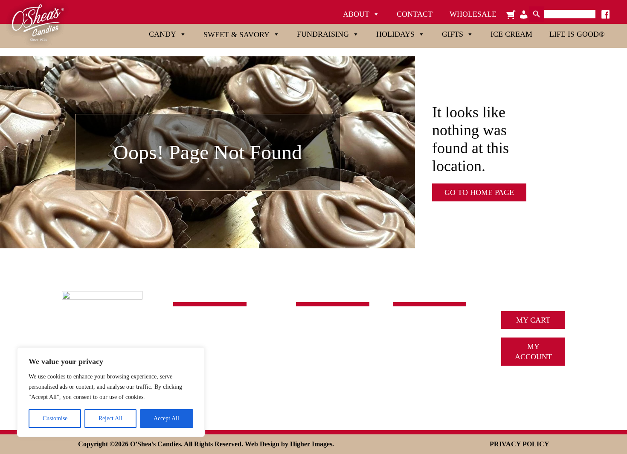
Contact (415, 14)
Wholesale (473, 14)
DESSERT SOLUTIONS (431, 363)
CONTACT (411, 376)
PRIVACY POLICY (519, 444)
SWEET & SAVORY (329, 337)
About (356, 14)
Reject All (110, 418)
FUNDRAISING (322, 350)
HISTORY (409, 337)
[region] (111, 392)
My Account (533, 351)
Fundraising (323, 34)
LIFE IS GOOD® (323, 388)
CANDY (309, 324)
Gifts (452, 34)
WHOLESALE (416, 388)
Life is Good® (577, 34)
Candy (162, 34)
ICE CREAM (414, 350)
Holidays (395, 34)
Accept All (166, 418)
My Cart (533, 320)
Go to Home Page (479, 192)
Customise (55, 418)
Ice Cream (511, 34)
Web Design (262, 444)
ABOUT (406, 324)
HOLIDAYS (315, 363)
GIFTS (306, 376)
